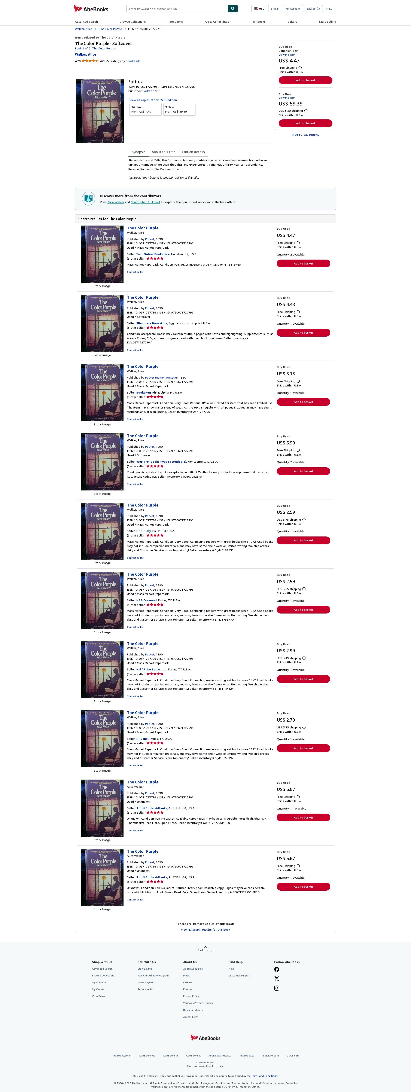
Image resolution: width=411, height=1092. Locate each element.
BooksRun (143, 392)
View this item (287, 54)
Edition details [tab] (193, 152)
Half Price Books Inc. (151, 669)
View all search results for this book (205, 929)
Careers (187, 982)
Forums (187, 989)
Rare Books (175, 21)
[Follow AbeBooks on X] (276, 979)
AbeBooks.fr (170, 1055)
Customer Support (239, 975)
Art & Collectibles (217, 21)
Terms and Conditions (264, 1075)
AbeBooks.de (147, 1055)
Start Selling (327, 21)
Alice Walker (115, 202)
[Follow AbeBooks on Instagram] (276, 988)
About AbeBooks (193, 968)
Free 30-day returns (305, 134)
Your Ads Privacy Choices (198, 1002)
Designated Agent (193, 1010)
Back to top (205, 950)
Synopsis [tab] (138, 152)
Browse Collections (133, 21)
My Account (293, 8)
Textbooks (258, 21)
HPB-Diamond (146, 600)
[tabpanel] (200, 169)
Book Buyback (146, 982)
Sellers (292, 21)
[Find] (233, 8)
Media (187, 975)
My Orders (98, 989)
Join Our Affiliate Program (153, 975)
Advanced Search (86, 21)
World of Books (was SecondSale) (161, 461)
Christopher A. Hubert (145, 202)
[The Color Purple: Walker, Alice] (102, 281)
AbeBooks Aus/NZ (219, 1055)
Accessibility (190, 1016)
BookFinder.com (205, 1064)
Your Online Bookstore (153, 254)
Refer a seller (145, 989)
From (141, 109)
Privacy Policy (191, 996)
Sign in (275, 8)
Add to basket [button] (305, 80)
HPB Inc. (142, 738)
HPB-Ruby (143, 531)
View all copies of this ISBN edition (153, 100)
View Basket (99, 996)
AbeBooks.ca (247, 1055)
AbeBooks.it (193, 1055)
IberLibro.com (270, 1055)
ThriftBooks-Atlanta (151, 808)
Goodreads (133, 61)
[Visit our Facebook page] (276, 970)
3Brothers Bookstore (151, 323)
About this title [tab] (164, 152)
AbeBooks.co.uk (121, 1055)
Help (329, 8)
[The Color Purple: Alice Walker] (102, 835)
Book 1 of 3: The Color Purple (95, 48)
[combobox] (177, 8)
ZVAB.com (293, 1055)
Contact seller (135, 271)
